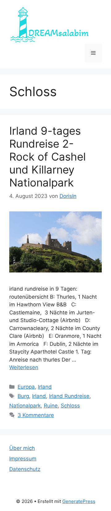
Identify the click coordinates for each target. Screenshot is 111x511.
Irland (45, 387)
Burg (23, 396)
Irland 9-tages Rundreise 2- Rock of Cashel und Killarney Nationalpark (47, 156)
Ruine (51, 406)
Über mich (22, 448)
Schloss (70, 406)
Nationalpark (25, 406)
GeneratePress (78, 501)
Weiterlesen (23, 367)
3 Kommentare (36, 415)
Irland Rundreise (69, 396)
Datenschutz (24, 469)
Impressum (22, 459)
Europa (26, 387)
